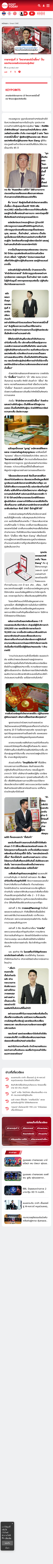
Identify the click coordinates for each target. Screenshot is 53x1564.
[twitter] (15, 72)
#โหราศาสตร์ (28, 1128)
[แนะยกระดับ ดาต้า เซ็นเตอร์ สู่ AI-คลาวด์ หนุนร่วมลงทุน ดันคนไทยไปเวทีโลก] (13, 1205)
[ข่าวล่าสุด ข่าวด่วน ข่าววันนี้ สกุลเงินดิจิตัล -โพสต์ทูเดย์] (10, 6)
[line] (19, 72)
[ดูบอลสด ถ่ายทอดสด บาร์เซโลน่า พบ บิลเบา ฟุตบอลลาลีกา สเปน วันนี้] (13, 1162)
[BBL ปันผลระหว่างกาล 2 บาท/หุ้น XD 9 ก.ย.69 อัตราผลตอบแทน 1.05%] (13, 1190)
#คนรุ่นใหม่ (42, 1133)
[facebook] (11, 72)
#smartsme (42, 1128)
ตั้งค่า (7, 1548)
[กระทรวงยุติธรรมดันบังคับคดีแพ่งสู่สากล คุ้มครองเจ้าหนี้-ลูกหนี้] (13, 1219)
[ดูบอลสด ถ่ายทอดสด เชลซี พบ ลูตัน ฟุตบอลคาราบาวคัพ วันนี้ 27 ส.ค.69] (13, 1176)
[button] (43, 5)
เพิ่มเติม (8, 1538)
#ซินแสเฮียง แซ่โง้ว (19, 1139)
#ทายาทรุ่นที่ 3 (13, 1128)
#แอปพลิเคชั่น (28, 1133)
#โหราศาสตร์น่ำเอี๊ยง (39, 1139)
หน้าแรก (5, 23)
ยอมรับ (7, 1543)
